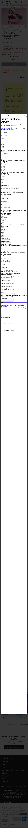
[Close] (26, 116)
